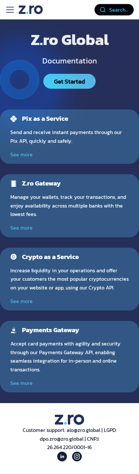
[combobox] (114, 10)
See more (21, 154)
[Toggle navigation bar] (10, 10)
